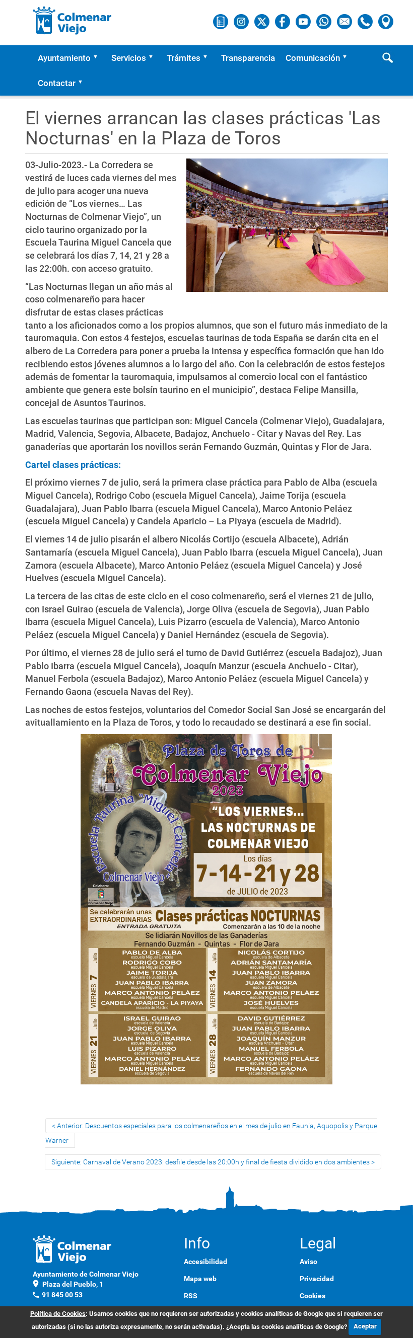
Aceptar (365, 1326)
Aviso (308, 1261)
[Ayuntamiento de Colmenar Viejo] (72, 20)
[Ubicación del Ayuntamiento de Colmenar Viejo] (385, 21)
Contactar (57, 83)
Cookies (312, 1296)
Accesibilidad (205, 1261)
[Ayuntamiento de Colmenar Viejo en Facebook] (283, 21)
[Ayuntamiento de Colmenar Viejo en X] (262, 21)
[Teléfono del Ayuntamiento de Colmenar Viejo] (366, 21)
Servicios (128, 58)
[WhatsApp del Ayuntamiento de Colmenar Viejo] (324, 21)
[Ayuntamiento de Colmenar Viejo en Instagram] (242, 21)
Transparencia (248, 58)
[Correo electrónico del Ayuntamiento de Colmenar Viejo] (345, 21)
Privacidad (317, 1279)
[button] (99, 57)
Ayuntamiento (64, 58)
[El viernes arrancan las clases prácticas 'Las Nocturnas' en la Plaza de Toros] (287, 230)
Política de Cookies (58, 1313)
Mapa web (200, 1279)
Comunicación (313, 58)
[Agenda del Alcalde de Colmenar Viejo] (221, 21)
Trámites (183, 58)
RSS (190, 1296)
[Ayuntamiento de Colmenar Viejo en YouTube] (304, 21)
